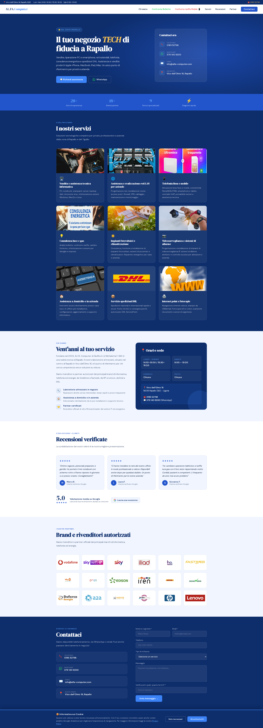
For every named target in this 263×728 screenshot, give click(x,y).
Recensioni (220, 9)
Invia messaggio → (148, 698)
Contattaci (249, 9)
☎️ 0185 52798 (254, 2)
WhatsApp (101, 79)
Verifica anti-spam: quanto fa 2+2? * (151, 685)
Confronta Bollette (161, 9)
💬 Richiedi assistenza (71, 79)
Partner (233, 9)
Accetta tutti (197, 719)
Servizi (208, 9)
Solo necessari (175, 719)
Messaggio (140, 663)
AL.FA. (16, 9)
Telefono (139, 640)
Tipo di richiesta (142, 651)
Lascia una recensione (127, 500)
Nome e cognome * (144, 629)
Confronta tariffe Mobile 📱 (188, 9)
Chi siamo (143, 9)
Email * (175, 629)
